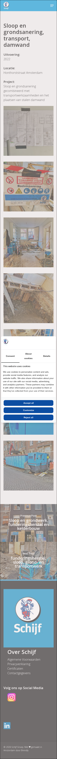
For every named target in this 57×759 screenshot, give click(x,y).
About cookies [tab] (28, 356)
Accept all (28, 403)
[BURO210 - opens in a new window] (42, 343)
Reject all (28, 417)
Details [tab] (46, 356)
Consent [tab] (10, 356)
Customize (28, 410)
